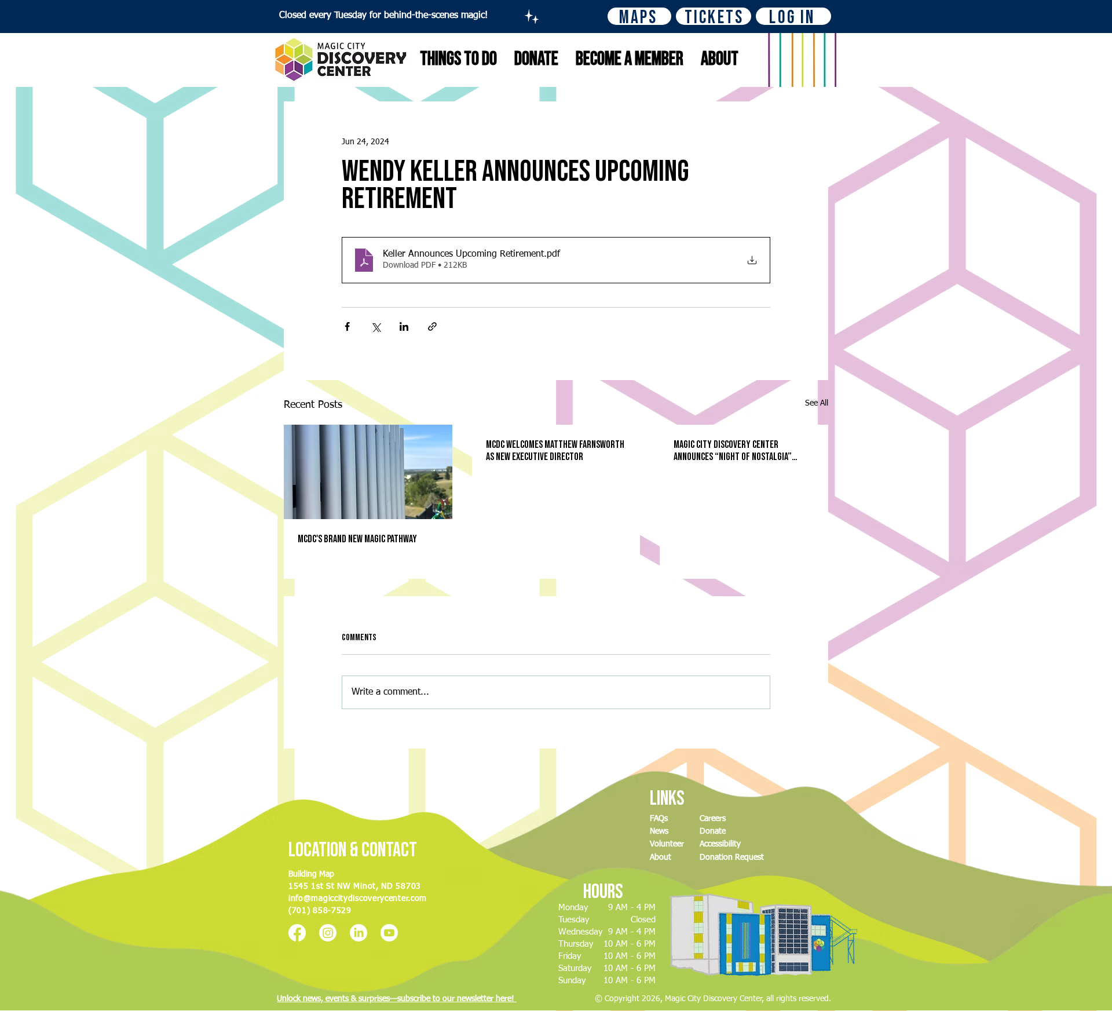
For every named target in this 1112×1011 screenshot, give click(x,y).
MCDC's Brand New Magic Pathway (357, 539)
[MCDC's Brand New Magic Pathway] (368, 472)
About (660, 857)
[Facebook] (297, 932)
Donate (713, 831)
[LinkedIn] (358, 932)
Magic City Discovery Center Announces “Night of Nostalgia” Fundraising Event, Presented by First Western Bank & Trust (734, 451)
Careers (713, 819)
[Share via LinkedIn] (403, 326)
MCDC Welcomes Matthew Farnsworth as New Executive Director (555, 451)
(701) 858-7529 (320, 911)
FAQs (659, 819)
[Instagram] (327, 932)
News (659, 831)
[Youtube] (389, 932)
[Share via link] (432, 326)
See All (816, 403)
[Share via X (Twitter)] (375, 326)
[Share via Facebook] (347, 326)
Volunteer (667, 844)
